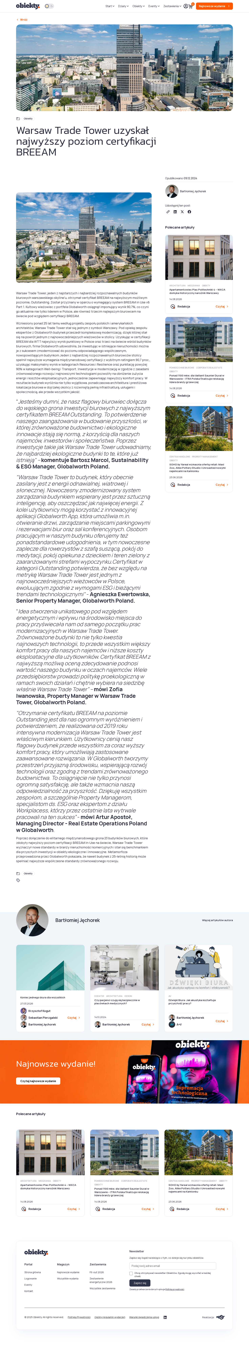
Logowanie (30, 1278)
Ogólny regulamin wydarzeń (110, 1317)
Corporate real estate (209, 367)
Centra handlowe (179, 456)
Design (128, 996)
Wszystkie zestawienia (102, 1288)
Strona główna (32, 1272)
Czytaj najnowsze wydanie (38, 1081)
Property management (205, 456)
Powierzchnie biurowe (181, 367)
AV (170, 996)
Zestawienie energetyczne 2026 (101, 1280)
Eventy (28, 1284)
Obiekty (28, 118)
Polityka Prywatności (79, 1317)
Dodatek (99, 996)
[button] (109, 6)
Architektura (177, 285)
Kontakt (28, 1291)
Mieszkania (194, 285)
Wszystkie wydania (67, 1278)
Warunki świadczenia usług (144, 1317)
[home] (28, 6)
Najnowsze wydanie (68, 1272)
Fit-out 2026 (97, 1272)
